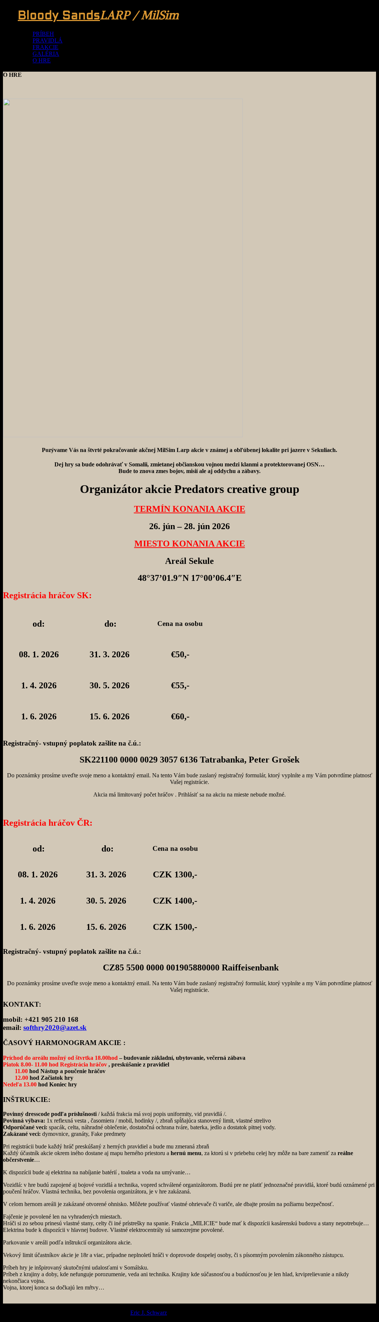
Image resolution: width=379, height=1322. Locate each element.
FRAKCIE (45, 47)
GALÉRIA (46, 54)
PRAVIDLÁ (48, 40)
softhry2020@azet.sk (55, 1027)
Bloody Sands (59, 16)
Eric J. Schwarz (148, 1312)
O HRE (42, 60)
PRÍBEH (43, 34)
